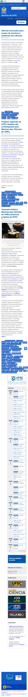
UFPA (20, 370)
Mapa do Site (18, 4)
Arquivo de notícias (13, 571)
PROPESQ (12, 203)
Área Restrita (10, 18)
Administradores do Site (20, 18)
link (16, 62)
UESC (7, 370)
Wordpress (4, 692)
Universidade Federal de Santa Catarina (12, 205)
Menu (22, 22)
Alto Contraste (10, 4)
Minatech (9, 361)
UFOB (12, 370)
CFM (12, 342)
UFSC (21, 203)
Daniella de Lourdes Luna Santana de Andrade (11, 344)
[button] (10, 551)
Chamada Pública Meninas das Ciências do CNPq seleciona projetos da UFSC (11, 213)
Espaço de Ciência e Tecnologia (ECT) (11, 349)
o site (19, 633)
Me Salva (9, 358)
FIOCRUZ (7, 353)
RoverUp (10, 367)
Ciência (8, 113)
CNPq (8, 193)
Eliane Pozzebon (12, 195)
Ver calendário (21, 550)
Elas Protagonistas (9, 346)
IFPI (8, 356)
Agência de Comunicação (16, 626)
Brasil (5, 1)
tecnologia (15, 118)
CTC (20, 342)
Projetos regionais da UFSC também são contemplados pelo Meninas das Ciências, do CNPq (11, 126)
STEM (8, 118)
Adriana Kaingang (10, 341)
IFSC (11, 356)
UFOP (16, 370)
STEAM (16, 367)
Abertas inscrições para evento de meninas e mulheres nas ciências (12, 33)
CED (8, 342)
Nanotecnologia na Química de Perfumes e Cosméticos (10, 201)
